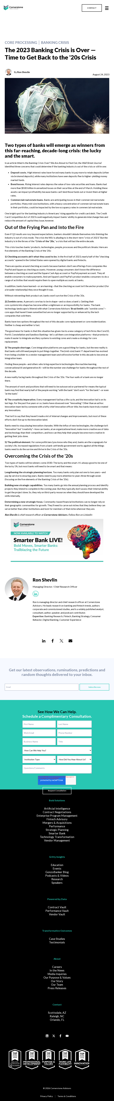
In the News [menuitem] (57, 970)
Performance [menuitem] (57, 826)
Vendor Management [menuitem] (57, 840)
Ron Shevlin (23, 72)
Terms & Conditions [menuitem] (66, 1096)
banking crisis (55, 42)
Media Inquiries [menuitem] (57, 974)
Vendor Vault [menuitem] (57, 914)
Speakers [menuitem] (57, 882)
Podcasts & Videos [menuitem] (57, 875)
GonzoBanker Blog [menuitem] (57, 872)
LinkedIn (87, 514)
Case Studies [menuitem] (57, 938)
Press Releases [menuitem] (57, 988)
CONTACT (91, 8)
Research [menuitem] (57, 879)
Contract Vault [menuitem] (57, 907)
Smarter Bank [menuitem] (57, 833)
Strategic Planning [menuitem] (57, 829)
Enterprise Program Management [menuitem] (57, 815)
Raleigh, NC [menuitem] (57, 1016)
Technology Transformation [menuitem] (57, 837)
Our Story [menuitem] (57, 981)
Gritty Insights (57, 856)
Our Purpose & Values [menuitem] (57, 977)
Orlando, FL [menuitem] (57, 1019)
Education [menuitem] (57, 865)
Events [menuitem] (57, 868)
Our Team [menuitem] (57, 984)
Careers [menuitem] (57, 967)
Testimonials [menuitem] (57, 942)
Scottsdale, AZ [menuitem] (57, 1012)
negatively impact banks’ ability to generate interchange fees (73, 217)
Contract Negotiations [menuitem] (57, 812)
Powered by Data (57, 899)
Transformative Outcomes (57, 930)
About (57, 958)
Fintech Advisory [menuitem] (57, 819)
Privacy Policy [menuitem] (46, 1096)
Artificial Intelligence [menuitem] (57, 808)
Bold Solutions (57, 800)
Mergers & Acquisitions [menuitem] (57, 822)
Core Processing (21, 42)
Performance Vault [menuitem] (57, 910)
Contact (57, 1004)
